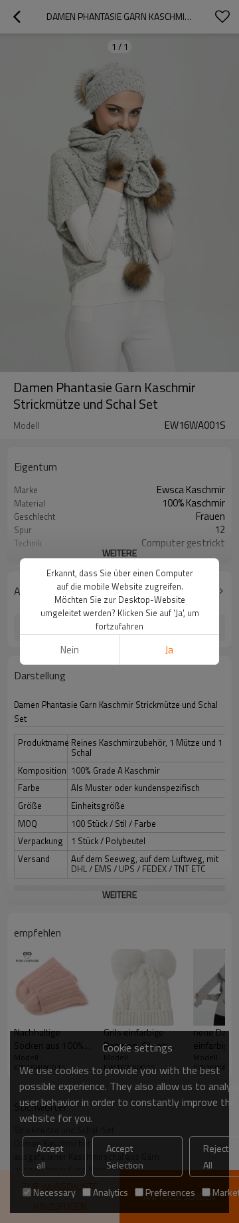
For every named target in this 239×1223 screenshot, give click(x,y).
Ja (169, 649)
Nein (69, 649)
